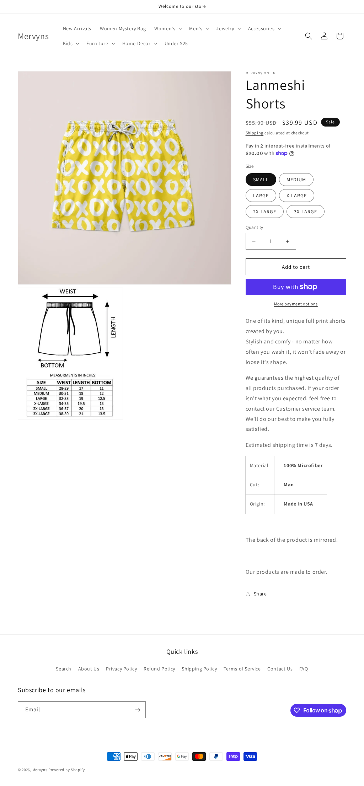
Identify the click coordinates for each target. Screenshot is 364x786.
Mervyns (40, 769)
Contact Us (280, 668)
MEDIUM (296, 179)
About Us (89, 668)
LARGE (261, 195)
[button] (167, 28)
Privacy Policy (121, 668)
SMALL (261, 179)
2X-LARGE (264, 211)
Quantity (254, 227)
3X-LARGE (305, 211)
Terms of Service (242, 668)
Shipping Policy (199, 668)
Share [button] (260, 593)
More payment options (296, 303)
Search (63, 668)
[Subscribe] (137, 709)
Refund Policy (159, 668)
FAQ (303, 668)
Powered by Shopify (66, 769)
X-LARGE (297, 195)
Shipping (255, 132)
